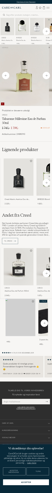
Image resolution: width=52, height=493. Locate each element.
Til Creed (8, 241)
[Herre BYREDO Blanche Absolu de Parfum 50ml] (37, 26)
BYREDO (19, 38)
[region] (26, 367)
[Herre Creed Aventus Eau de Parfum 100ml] (18, 266)
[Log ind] (37, 7)
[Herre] (20, 317)
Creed (4, 38)
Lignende (20, 149)
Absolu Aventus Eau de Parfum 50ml (7, 40)
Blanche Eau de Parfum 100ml (20, 40)
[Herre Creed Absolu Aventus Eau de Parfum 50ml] (7, 26)
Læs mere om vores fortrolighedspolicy (26, 407)
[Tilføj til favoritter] (30, 161)
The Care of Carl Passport (26, 2)
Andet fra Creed (16, 215)
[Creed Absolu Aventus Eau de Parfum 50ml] (18, 197)
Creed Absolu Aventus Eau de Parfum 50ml (16, 199)
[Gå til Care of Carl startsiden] (11, 8)
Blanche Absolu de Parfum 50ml (36, 40)
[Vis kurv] (44, 7)
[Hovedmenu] (48, 8)
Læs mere (31, 463)
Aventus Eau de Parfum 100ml (17, 291)
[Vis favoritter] (40, 7)
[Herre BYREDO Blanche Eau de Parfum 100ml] (22, 26)
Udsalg (5, 47)
